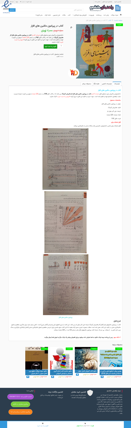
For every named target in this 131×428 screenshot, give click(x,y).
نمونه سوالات (114, 15)
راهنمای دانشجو (106, 8)
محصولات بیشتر (86, 84)
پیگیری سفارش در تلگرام (20, 404)
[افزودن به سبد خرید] (102, 377)
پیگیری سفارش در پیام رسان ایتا (20, 412)
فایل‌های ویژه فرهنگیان (80, 15)
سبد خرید (26, 2)
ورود (17, 2)
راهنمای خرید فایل (107, 2)
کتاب (69, 15)
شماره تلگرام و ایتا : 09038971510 (21, 396)
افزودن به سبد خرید (50, 46)
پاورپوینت (91, 15)
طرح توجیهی (56, 15)
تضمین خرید (117, 2)
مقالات (64, 15)
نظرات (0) (96, 84)
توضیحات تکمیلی (107, 84)
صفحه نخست (118, 20)
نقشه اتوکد (48, 15)
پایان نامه (106, 15)
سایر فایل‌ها (39, 15)
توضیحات (117, 84)
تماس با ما (97, 2)
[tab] (117, 84)
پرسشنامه (98, 15)
